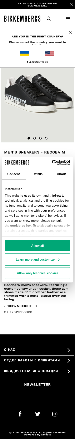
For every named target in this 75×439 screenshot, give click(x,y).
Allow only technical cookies (37, 273)
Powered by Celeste (37, 434)
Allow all (37, 245)
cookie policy (20, 225)
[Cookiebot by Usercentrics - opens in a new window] (53, 162)
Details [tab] (37, 174)
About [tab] (61, 174)
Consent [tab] (13, 174)
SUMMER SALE (38, 5)
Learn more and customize (35, 259)
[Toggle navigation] (68, 19)
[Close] (71, 4)
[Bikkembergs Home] (24, 18)
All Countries (37, 62)
